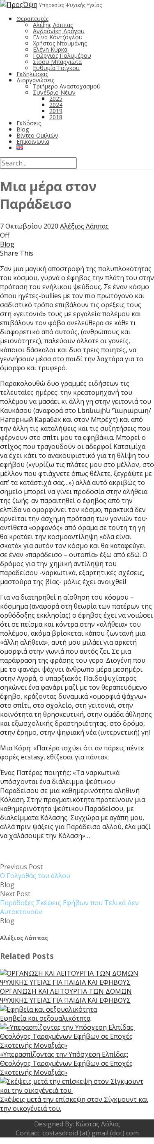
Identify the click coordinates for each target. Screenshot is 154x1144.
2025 (55, 98)
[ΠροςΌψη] (18, 4)
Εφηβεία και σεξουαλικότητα (45, 1018)
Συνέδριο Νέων (54, 92)
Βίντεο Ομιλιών (37, 135)
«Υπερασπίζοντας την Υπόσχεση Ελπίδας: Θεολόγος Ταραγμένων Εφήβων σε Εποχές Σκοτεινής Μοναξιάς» (66, 1063)
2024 (55, 105)
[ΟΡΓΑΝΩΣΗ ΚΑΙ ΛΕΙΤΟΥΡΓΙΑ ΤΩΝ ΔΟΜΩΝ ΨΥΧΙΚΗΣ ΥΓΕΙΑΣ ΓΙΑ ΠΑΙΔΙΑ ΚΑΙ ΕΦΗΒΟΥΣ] (77, 982)
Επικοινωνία (32, 141)
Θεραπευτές (32, 19)
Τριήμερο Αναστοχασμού (67, 86)
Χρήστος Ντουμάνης (60, 43)
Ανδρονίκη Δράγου (59, 31)
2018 (55, 117)
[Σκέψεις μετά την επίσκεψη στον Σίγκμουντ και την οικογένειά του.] (77, 1090)
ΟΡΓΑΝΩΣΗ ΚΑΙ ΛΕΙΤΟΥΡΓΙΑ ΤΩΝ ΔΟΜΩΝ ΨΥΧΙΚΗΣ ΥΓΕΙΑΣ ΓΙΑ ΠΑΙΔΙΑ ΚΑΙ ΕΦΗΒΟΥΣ (66, 996)
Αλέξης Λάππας (53, 25)
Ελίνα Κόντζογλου (58, 37)
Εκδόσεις (28, 123)
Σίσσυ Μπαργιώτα (57, 62)
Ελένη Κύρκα (50, 49)
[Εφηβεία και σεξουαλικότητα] (48, 1009)
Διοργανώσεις (35, 80)
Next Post (69, 902)
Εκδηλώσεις (32, 74)
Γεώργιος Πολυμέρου (62, 55)
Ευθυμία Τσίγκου (56, 68)
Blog (22, 129)
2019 (55, 111)
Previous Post (35, 871)
